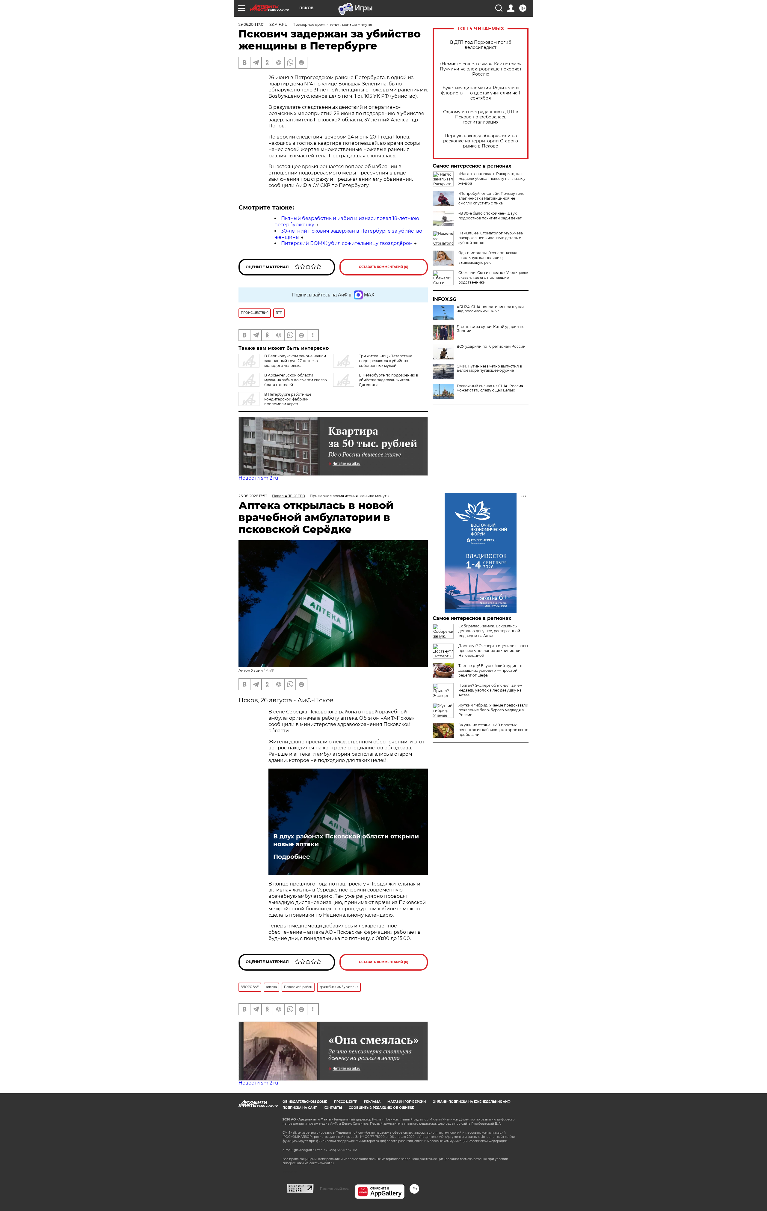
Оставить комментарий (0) (383, 267)
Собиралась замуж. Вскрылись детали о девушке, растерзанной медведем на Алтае (489, 631)
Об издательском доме (305, 1102)
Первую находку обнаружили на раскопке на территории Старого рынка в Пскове (480, 141)
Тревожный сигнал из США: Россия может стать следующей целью (490, 388)
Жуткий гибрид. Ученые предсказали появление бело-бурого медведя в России (493, 710)
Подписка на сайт (300, 1108)
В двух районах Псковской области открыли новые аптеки (346, 840)
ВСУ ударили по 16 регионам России (491, 346)
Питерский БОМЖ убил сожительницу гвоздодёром (347, 243)
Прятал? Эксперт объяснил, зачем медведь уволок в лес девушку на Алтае (490, 690)
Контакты (333, 1108)
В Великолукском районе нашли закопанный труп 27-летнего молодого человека (295, 361)
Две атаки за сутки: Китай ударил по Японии (491, 329)
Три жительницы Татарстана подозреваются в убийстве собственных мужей (385, 361)
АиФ (270, 670)
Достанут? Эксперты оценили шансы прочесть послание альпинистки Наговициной (493, 651)
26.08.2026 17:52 (252, 496)
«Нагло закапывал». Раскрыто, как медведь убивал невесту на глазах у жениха (492, 178)
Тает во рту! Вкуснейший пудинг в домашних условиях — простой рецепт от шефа (490, 670)
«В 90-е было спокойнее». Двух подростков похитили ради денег (490, 215)
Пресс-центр (345, 1102)
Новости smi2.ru (258, 478)
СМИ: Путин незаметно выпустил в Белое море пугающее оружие (489, 368)
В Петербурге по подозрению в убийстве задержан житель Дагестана (388, 380)
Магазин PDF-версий (406, 1102)
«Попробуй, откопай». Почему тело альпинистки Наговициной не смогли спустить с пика (491, 198)
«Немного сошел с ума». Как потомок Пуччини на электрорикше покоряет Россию (481, 69)
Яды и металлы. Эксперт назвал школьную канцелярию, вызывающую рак (487, 258)
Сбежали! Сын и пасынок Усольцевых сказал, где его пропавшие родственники (493, 277)
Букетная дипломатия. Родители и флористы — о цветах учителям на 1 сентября (480, 93)
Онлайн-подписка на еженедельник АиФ (472, 1102)
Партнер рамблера (334, 1188)
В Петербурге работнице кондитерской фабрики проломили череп (287, 399)
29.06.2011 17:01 (251, 24)
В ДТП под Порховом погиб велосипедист (480, 45)
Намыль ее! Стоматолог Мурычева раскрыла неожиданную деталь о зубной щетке (490, 238)
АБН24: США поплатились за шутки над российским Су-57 (490, 309)
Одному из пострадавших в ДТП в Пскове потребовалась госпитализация (480, 117)
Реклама (372, 1102)
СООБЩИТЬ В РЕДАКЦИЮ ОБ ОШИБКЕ (381, 1108)
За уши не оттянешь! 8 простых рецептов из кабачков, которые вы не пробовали (493, 730)
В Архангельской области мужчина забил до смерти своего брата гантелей (295, 380)
